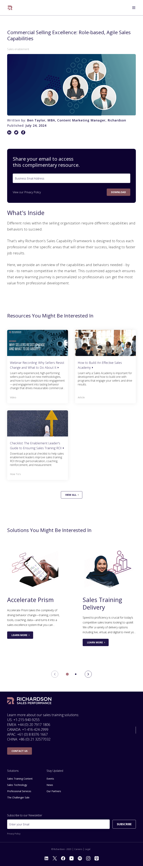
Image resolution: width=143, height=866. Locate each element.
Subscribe (124, 824)
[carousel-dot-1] (75, 674)
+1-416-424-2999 (35, 729)
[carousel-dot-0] (67, 674)
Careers (78, 849)
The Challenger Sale (18, 797)
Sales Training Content (20, 778)
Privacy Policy (32, 192)
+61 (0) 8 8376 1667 (32, 734)
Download (118, 192)
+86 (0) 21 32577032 (34, 739)
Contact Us (20, 751)
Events (50, 778)
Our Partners (54, 791)
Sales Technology (17, 785)
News (50, 785)
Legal (87, 849)
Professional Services (19, 791)
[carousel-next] (88, 674)
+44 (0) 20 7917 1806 (34, 724)
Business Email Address (29, 178)
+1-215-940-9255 (26, 719)
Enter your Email (19, 824)
